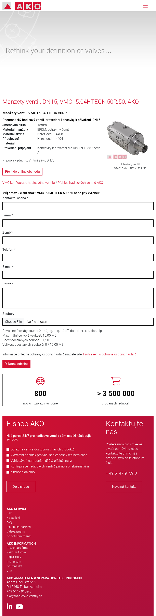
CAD (9, 513)
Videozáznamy (16, 531)
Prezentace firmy (17, 547)
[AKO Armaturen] (24, 6)
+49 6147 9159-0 (19, 591)
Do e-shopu (21, 487)
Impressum (14, 561)
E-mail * (8, 267)
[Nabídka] (145, 5)
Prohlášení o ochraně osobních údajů (109, 354)
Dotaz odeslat (17, 364)
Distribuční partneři (19, 526)
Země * (7, 232)
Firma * (7, 215)
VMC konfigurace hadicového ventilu (28, 183)
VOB (9, 570)
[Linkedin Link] (9, 607)
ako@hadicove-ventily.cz (24, 596)
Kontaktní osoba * (15, 198)
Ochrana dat (14, 566)
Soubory (8, 314)
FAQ (9, 522)
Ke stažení (13, 517)
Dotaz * (7, 284)
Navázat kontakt (124, 487)
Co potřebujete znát (19, 536)
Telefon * (8, 249)
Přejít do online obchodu (22, 171)
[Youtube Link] (19, 607)
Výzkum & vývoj (16, 552)
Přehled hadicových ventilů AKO (80, 183)
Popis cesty (14, 556)
